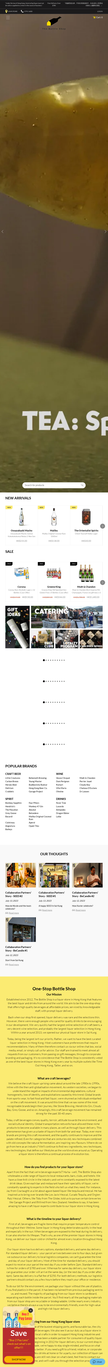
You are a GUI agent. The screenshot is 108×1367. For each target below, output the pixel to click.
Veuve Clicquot (63, 778)
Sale (9, 551)
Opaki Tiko (34, 826)
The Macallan (11, 809)
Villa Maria (61, 788)
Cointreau (10, 822)
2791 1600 (28, 11)
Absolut (32, 809)
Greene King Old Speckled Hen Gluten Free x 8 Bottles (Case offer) (54, 583)
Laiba (58, 816)
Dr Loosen (84, 791)
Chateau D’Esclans (88, 788)
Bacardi (9, 816)
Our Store (12, 11)
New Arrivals (18, 498)
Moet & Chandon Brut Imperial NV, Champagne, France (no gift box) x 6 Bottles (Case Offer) (86, 583)
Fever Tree (61, 803)
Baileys (8, 829)
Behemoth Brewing (38, 778)
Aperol (32, 822)
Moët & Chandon (87, 778)
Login (100, 11)
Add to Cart (19, 535)
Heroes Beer (11, 784)
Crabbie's (9, 791)
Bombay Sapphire (13, 803)
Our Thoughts (54, 854)
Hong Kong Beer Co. (38, 788)
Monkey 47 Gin (36, 806)
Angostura (10, 826)
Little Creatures (12, 778)
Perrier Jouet (86, 781)
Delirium (9, 788)
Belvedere (33, 813)
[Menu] (7, 18)
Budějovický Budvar (38, 784)
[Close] (30, 1310)
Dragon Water (62, 813)
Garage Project (36, 791)
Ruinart (59, 784)
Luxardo (60, 806)
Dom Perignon (62, 781)
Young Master (35, 781)
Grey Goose (10, 813)
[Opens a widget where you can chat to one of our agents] (97, 1362)
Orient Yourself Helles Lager (86, 524)
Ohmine (59, 791)
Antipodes (61, 809)
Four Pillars (34, 803)
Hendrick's (10, 806)
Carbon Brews (11, 781)
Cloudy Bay (85, 784)
